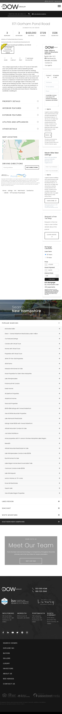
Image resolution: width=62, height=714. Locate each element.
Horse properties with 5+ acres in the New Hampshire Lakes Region (25, 438)
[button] (29, 14)
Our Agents (48, 65)
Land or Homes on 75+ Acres (14, 478)
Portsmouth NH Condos (12, 383)
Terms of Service (49, 144)
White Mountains (10, 515)
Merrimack (21, 190)
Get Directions (32, 167)
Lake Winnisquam (10, 473)
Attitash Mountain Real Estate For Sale (16, 448)
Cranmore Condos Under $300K (15, 468)
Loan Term (48, 251)
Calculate (52, 279)
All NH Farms (8, 364)
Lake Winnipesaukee (11, 378)
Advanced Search (40, 14)
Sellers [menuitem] (6, 658)
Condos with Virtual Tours (13, 344)
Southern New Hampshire (13, 522)
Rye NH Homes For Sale (12, 458)
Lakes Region (8, 501)
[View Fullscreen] (4, 148)
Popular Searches (10, 323)
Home (4, 190)
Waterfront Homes (10, 398)
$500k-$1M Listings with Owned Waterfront (18, 408)
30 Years (49, 255)
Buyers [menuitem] (6, 653)
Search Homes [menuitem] (10, 643)
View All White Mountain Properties (15, 413)
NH (15, 190)
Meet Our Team (31, 561)
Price (46, 262)
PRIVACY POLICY (20, 704)
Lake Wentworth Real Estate (13, 418)
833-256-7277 (49, 1)
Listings (10, 190)
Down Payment (50, 267)
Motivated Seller (10, 329)
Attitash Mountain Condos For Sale (16, 428)
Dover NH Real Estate (11, 483)
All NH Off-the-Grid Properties (14, 359)
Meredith (7, 443)
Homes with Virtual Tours (12, 349)
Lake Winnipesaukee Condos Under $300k (18, 453)
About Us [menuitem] (7, 673)
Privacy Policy (48, 130)
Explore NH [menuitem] (8, 648)
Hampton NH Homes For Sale (14, 369)
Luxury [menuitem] (6, 663)
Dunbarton (30, 190)
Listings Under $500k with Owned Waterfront (18, 423)
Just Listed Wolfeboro (11, 433)
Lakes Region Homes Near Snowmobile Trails (18, 463)
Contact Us (48, 63)
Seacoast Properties (11, 403)
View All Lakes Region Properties (14, 493)
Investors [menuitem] (8, 668)
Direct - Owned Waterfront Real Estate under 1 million (21, 334)
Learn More (51, 235)
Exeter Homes (9, 388)
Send (47, 135)
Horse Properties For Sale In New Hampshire (18, 373)
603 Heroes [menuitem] (8, 679)
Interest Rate (49, 273)
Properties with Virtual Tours (13, 354)
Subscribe (51, 201)
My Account (58, 1)
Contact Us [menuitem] (9, 684)
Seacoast (6, 508)
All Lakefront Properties (12, 393)
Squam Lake (8, 488)
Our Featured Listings (11, 339)
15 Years (49, 258)
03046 (6, 193)
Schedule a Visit (56, 76)
